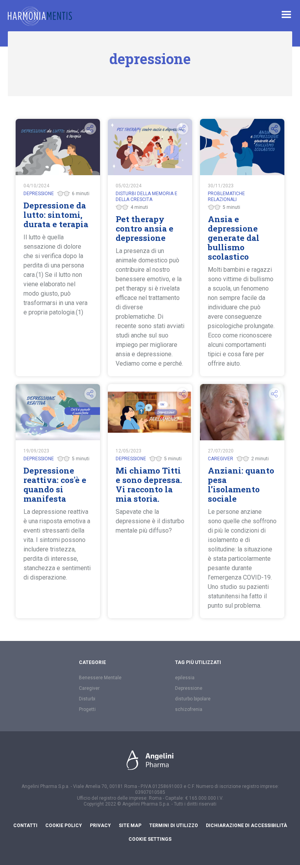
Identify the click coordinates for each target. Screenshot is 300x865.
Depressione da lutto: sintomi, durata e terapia (55, 215)
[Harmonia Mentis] (40, 16)
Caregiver (89, 688)
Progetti (87, 709)
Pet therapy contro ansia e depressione (144, 228)
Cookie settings (150, 839)
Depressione (188, 688)
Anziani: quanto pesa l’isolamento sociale (241, 484)
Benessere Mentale (100, 677)
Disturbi (87, 699)
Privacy (100, 825)
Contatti (25, 825)
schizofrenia (188, 709)
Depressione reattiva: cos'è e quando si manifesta (54, 484)
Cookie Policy (63, 825)
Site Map (130, 825)
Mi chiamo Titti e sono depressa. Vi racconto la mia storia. (149, 484)
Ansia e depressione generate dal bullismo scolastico (233, 237)
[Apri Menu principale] (286, 14)
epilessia (185, 677)
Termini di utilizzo (173, 825)
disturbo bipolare (193, 699)
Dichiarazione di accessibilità (246, 825)
